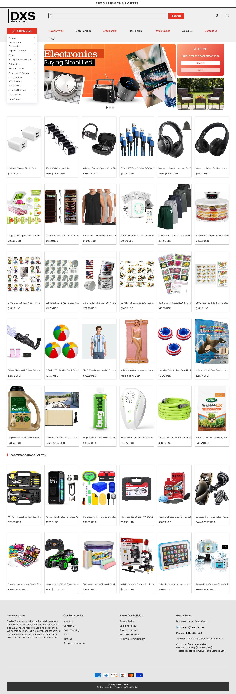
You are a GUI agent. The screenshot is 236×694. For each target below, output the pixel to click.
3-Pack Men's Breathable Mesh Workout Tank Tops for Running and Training (100, 235)
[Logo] (24, 16)
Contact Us (69, 625)
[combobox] (116, 16)
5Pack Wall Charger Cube (58, 168)
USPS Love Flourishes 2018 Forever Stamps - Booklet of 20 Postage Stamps (138, 303)
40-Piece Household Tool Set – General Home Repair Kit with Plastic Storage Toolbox (25, 517)
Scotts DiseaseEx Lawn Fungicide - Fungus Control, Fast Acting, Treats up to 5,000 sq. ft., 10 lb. (213, 437)
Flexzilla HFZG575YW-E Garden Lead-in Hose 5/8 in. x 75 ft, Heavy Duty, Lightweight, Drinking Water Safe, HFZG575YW (175, 437)
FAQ (65, 634)
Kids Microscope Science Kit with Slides (138, 584)
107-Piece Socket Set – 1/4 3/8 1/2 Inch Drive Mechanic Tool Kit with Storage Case (138, 517)
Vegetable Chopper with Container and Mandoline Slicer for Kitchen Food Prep (25, 235)
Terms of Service (129, 630)
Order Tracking (71, 630)
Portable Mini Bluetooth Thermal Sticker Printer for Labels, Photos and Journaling (138, 235)
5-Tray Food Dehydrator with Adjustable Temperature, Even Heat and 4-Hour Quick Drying (213, 235)
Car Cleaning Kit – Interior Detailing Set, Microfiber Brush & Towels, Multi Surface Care (100, 517)
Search (176, 15)
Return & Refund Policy (132, 638)
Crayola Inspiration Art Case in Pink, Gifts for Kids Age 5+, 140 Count (25, 584)
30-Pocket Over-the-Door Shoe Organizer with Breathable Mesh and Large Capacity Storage (63, 235)
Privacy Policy (127, 621)
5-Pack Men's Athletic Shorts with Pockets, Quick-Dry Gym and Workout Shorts (175, 235)
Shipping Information (74, 643)
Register (201, 63)
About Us (68, 621)
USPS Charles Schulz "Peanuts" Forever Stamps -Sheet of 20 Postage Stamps (25, 303)
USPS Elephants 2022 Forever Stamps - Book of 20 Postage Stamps (63, 303)
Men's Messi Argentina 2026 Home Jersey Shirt (100, 370)
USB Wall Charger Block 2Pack (22, 168)
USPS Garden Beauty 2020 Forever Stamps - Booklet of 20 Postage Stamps (175, 303)
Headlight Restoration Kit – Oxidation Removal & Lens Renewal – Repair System (175, 517)
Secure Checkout (129, 634)
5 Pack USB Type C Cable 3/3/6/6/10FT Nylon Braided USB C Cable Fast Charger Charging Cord (138, 168)
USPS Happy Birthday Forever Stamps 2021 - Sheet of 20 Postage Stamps (213, 303)
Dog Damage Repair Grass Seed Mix (24, 437)
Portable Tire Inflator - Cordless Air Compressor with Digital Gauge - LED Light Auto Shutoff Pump (63, 517)
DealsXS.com (122, 684)
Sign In (200, 70)
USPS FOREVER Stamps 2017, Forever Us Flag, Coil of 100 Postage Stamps (100, 303)
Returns (67, 638)
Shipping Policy (128, 625)
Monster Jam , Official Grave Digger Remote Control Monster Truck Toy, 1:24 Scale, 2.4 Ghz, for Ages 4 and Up (63, 584)
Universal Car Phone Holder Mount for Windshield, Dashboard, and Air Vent (213, 517)
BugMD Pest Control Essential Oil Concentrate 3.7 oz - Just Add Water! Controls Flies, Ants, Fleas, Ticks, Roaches (100, 437)
